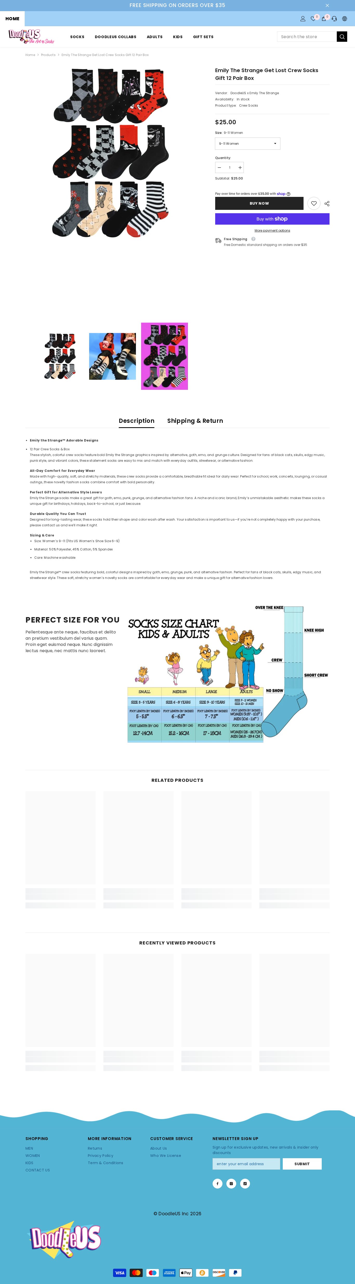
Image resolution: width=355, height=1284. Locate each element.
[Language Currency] (344, 18)
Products (48, 55)
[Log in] (303, 18)
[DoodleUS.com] (228, 674)
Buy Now (258, 203)
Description (136, 421)
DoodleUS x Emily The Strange (255, 93)
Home (30, 55)
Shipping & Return (195, 421)
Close (327, 5)
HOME (12, 19)
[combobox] (307, 36)
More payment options (272, 230)
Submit (302, 1163)
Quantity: (223, 158)
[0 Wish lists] (313, 18)
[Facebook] (217, 1184)
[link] (313, 203)
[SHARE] (325, 203)
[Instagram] (231, 1184)
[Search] (312, 36)
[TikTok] (245, 1184)
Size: (229, 132)
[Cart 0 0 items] (323, 18)
